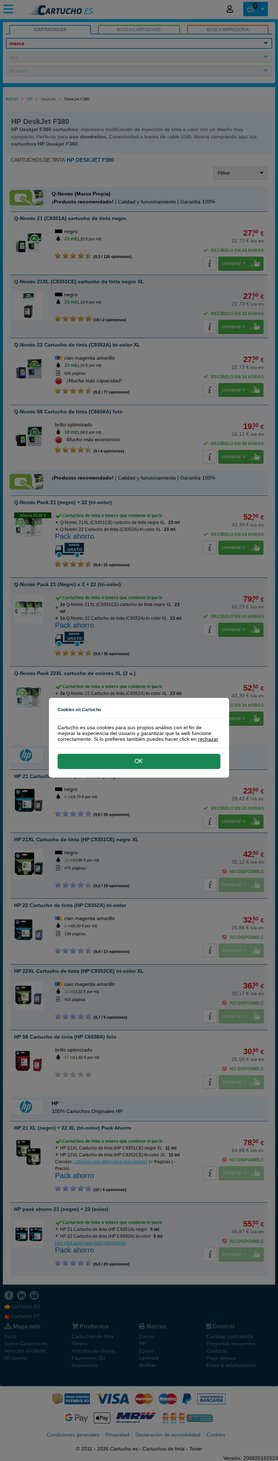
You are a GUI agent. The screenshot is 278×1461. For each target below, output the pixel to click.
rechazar (208, 739)
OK (139, 761)
